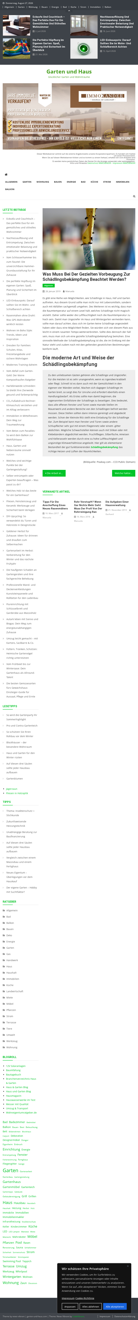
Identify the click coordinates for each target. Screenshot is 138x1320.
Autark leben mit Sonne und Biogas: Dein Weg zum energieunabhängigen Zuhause (22, 626)
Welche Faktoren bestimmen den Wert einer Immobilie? (125, 473)
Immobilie (8, 1212)
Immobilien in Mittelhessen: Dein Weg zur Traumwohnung (22, 420)
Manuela (69, 291)
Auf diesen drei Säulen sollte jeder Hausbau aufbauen (19, 768)
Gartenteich (28, 1187)
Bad (65, 7)
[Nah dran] (128, 1266)
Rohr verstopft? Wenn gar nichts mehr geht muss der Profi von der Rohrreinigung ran (88, 506)
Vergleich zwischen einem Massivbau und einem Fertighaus (21, 862)
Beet (22, 1127)
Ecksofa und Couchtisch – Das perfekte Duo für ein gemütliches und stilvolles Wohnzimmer (49, 21)
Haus (9, 966)
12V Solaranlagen (16, 1066)
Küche (73, 7)
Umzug (21, 1266)
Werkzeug (12, 1041)
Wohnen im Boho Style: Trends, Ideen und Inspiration (19, 335)
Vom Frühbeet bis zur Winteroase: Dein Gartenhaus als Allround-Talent (20, 670)
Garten (21, 7)
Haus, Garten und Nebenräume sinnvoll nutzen (18, 450)
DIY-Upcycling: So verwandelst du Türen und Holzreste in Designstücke (21, 521)
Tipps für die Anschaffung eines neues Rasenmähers (55, 505)
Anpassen (70, 1306)
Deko (9, 935)
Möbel (9, 1003)
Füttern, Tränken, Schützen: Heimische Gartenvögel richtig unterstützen (21, 653)
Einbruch (18, 1144)
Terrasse (11, 1022)
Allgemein (9, 7)
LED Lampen (14, 1232)
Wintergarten (12, 1276)
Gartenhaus (12, 1182)
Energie (55, 7)
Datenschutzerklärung (124, 1316)
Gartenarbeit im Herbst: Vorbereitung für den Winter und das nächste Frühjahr (19, 557)
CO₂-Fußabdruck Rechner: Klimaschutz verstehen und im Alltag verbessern (21, 405)
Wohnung (33, 7)
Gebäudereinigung (11, 1196)
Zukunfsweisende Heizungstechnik (16, 823)
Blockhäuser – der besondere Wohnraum (19, 744)
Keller (6, 1226)
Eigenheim (8, 1144)
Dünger (24, 1140)
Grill (24, 1196)
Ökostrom (32, 1283)
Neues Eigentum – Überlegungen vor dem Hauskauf (19, 877)
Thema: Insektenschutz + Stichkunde (20, 813)
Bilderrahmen (15, 1131)
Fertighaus (23, 1159)
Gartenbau (8, 1177)
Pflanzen (11, 1010)
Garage (21, 1164)
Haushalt (11, 972)
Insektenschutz (29, 1221)
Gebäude (18, 1192)
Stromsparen (23, 1257)
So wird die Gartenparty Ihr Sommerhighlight (21, 717)
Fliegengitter (10, 1163)
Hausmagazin (13, 1095)
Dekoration (17, 1135)
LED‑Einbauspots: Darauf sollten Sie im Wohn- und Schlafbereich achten (115, 43)
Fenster (23, 1155)
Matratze (25, 1232)
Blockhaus (26, 1131)
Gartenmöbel (11, 1187)
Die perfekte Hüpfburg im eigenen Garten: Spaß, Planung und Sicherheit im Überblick (49, 45)
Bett (5, 1131)
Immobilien (95, 7)
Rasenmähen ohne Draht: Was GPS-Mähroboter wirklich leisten (20, 320)
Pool (18, 1242)
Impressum (105, 1316)
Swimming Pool (12, 1261)
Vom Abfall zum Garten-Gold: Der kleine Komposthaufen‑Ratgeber (21, 375)
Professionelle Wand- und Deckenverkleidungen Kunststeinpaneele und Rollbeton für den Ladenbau (22, 591)
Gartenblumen (14, 778)
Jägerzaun (11, 788)
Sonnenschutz (19, 1252)
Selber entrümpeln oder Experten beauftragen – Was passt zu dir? (22, 480)
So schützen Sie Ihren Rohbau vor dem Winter (19, 734)
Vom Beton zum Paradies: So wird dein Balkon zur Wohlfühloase (20, 435)
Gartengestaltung (21, 1177)
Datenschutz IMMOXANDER (99, 163)
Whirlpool (21, 1271)
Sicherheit (7, 1252)
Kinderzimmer (19, 1226)
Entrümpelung (9, 1155)
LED (5, 1231)
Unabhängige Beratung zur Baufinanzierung (21, 834)
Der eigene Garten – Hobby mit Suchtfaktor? (21, 890)
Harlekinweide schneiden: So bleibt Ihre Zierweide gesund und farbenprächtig (22, 390)
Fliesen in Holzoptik (17, 793)
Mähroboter (19, 1236)
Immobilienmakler (13, 1217)
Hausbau (19, 1203)
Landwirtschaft (14, 991)
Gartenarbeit (26, 1171)
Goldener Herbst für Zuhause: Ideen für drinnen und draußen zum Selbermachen (22, 538)
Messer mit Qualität (17, 1104)
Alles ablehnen (90, 1306)
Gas (8, 954)
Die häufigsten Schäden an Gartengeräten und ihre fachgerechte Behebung (21, 574)
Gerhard (110, 514)
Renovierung (8, 1247)
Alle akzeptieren (115, 1306)
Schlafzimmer (30, 1248)
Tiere (9, 1028)
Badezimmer (17, 1122)
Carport (6, 1136)
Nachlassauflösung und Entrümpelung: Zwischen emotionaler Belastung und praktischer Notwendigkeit (117, 21)
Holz (32, 1208)
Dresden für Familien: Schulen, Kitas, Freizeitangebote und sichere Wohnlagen (18, 352)
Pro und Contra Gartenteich (22, 725)
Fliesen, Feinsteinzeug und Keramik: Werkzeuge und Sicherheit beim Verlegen (21, 506)
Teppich (26, 1261)
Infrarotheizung (11, 1221)
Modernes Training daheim (21, 364)
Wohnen (27, 1277)
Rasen (26, 1242)
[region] (94, 1288)
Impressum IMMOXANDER (124, 163)
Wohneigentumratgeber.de (21, 1112)
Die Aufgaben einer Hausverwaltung (117, 503)
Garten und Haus (69, 71)
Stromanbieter (9, 1257)
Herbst (26, 1208)
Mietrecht (7, 1237)
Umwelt (10, 1034)
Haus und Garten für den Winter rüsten (20, 755)
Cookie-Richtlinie (84, 1298)
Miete (9, 997)
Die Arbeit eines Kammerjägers (56, 473)
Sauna (19, 1247)
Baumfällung (13, 1070)
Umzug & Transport (17, 1108)
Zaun (23, 1283)
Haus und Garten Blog (18, 1091)
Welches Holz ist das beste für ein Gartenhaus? (21, 493)
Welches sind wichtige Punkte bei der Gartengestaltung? (18, 465)
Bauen (45, 7)
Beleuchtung (32, 1127)
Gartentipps (8, 1192)
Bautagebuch (13, 1074)
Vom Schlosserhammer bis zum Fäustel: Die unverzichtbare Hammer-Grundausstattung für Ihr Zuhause (21, 266)
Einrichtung (11, 1149)
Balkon (108, 7)
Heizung (16, 1208)
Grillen (32, 1196)
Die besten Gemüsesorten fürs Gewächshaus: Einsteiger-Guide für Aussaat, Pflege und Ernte (21, 690)
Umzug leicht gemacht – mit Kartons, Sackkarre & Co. (22, 640)
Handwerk (12, 960)
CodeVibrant (78, 1316)
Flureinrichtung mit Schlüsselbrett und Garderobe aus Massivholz (21, 609)
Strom (83, 7)
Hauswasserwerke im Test (20, 1100)
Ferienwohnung (9, 1160)
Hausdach (31, 1203)
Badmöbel (31, 1122)
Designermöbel (11, 1140)
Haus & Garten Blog (17, 1087)
